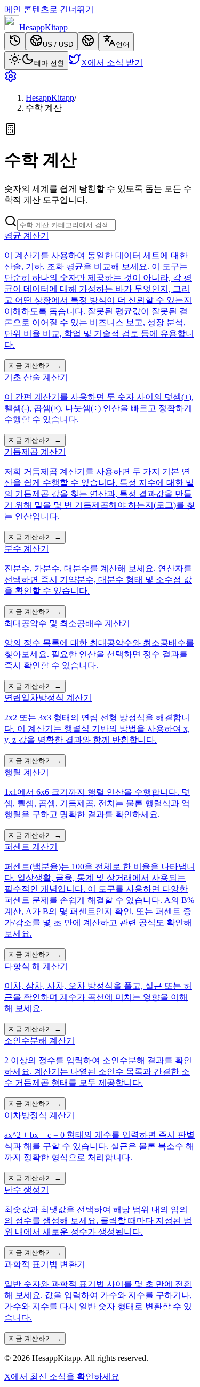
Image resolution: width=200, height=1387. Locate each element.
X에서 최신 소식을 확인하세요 (61, 1376)
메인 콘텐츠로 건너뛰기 (49, 9)
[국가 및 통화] (88, 41)
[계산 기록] (15, 41)
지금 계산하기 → (35, 366)
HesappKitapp (50, 97)
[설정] (100, 77)
